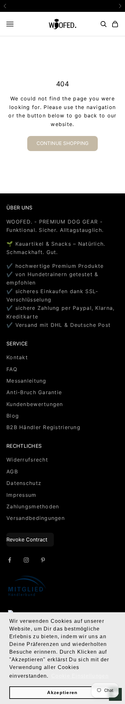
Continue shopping (63, 143)
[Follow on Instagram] (26, 560)
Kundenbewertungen (34, 404)
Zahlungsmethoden (32, 506)
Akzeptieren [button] (62, 692)
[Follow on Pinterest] (43, 560)
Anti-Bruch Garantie (34, 392)
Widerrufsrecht (27, 459)
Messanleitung (26, 380)
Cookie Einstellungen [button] (80, 676)
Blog (12, 415)
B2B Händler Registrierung (43, 427)
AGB (12, 471)
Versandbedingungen (35, 518)
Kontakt (17, 357)
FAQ (11, 369)
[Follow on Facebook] (9, 560)
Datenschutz (23, 483)
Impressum (21, 495)
